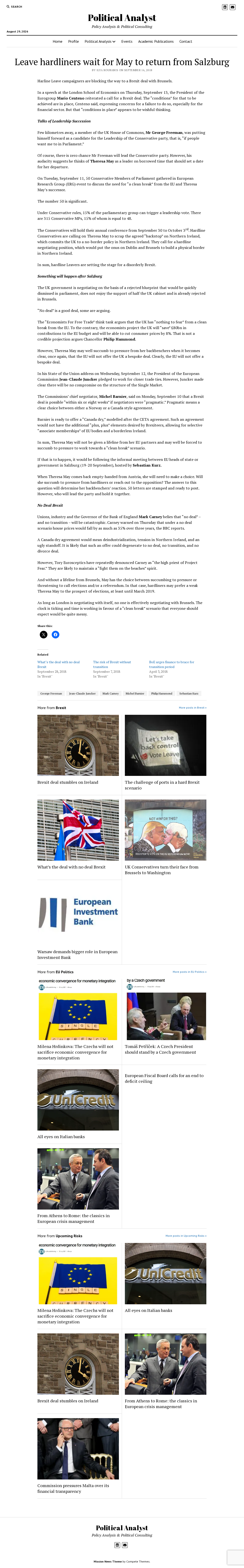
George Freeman (51, 693)
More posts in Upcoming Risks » (186, 1235)
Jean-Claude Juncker (82, 693)
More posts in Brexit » (193, 707)
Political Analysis (98, 41)
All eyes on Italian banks (61, 1136)
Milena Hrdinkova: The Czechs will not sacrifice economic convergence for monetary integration (75, 1052)
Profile (73, 41)
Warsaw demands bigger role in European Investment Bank (77, 954)
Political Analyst (122, 17)
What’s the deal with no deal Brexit (71, 867)
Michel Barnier (135, 693)
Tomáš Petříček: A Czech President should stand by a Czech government (160, 1049)
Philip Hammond (161, 693)
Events (126, 41)
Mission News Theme (108, 1561)
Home (57, 41)
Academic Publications (156, 41)
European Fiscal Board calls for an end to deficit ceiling (164, 1078)
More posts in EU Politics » (190, 971)
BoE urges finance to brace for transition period (171, 664)
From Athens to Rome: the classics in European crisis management (73, 1218)
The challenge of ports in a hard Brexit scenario (162, 785)
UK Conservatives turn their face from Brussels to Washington (161, 869)
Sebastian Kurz (188, 693)
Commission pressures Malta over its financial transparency (73, 1488)
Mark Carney (111, 693)
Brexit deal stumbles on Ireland (67, 782)
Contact (185, 41)
